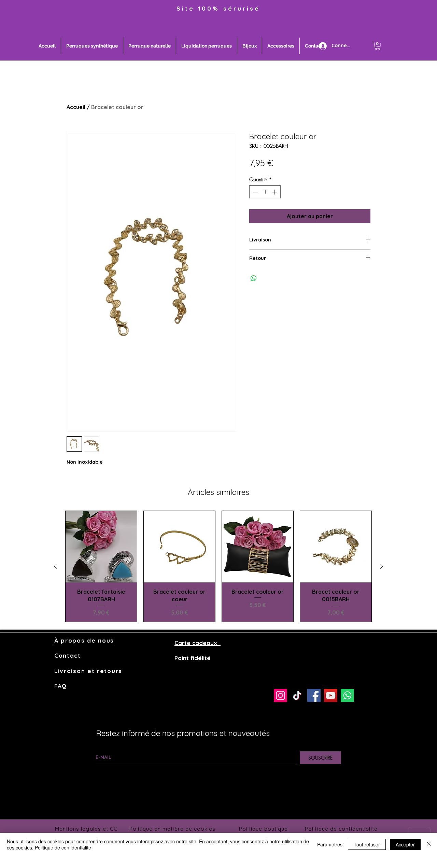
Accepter (405, 844)
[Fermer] (429, 844)
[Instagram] (280, 695)
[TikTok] (297, 695)
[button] (377, 46)
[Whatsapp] (347, 695)
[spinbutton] (265, 192)
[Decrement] (254, 192)
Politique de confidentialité (63, 847)
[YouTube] (330, 695)
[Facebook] (314, 695)
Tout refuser (367, 844)
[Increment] (275, 192)
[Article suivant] (382, 566)
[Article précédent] (55, 566)
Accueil (76, 107)
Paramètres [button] (329, 844)
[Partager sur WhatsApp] (254, 278)
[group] (218, 566)
